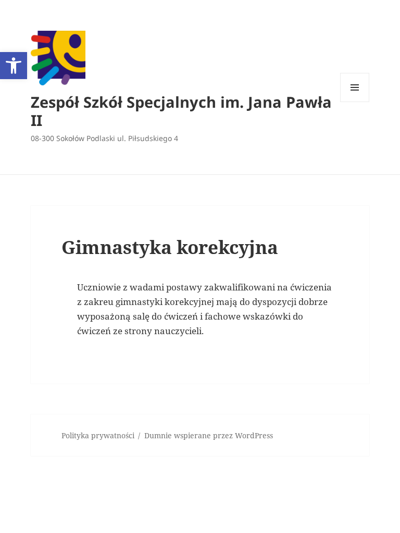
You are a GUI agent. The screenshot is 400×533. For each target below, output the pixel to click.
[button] (13, 65)
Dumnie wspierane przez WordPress (208, 435)
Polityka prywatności (97, 435)
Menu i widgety (355, 101)
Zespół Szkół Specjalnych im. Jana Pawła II (181, 111)
